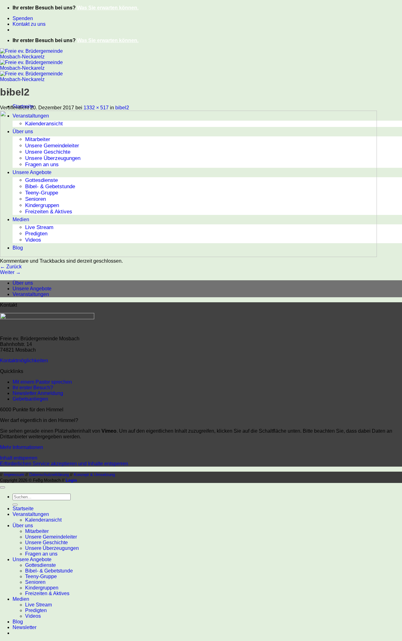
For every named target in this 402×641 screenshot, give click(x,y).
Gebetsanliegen (30, 399)
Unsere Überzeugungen (52, 548)
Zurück (11, 266)
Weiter (10, 272)
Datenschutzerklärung (49, 474)
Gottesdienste (40, 565)
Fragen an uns (41, 553)
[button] (24, 627)
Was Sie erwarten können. (108, 7)
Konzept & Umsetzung (94, 474)
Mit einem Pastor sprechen (42, 382)
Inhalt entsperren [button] (18, 458)
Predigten (36, 610)
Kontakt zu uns (29, 24)
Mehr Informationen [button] (21, 447)
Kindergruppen (41, 587)
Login (71, 480)
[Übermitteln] (15, 505)
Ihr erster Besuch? (33, 387)
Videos (33, 616)
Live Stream (38, 604)
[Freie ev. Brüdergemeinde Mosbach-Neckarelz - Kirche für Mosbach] (31, 68)
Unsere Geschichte (46, 542)
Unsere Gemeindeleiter (51, 537)
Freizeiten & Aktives (47, 593)
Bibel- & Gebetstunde (49, 570)
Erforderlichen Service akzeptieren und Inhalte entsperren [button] (64, 463)
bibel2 (122, 107)
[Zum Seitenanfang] (2, 487)
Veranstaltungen (31, 294)
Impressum (14, 474)
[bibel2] (188, 255)
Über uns (23, 283)
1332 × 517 (96, 107)
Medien (21, 599)
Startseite (23, 508)
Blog (18, 621)
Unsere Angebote (32, 288)
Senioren (35, 582)
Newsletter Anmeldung (38, 393)
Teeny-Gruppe (41, 576)
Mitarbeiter (37, 531)
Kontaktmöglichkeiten (24, 360)
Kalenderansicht (43, 520)
